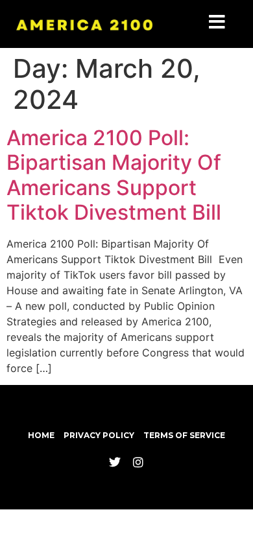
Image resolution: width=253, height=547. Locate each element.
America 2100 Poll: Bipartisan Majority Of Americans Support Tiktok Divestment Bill (116, 175)
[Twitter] (114, 462)
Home (41, 435)
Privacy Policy (99, 435)
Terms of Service (184, 435)
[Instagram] (138, 462)
